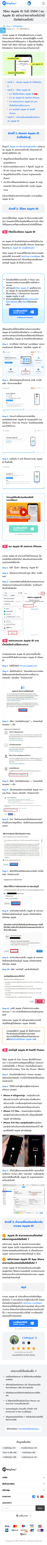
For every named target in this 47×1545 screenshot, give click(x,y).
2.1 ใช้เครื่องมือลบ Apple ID (21, 94)
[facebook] (33, 1496)
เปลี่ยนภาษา (24, 1515)
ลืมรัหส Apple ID (22, 288)
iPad (24, 301)
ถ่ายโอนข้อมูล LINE (28, 1452)
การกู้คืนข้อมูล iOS (9, 1448)
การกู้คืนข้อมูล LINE (9, 1457)
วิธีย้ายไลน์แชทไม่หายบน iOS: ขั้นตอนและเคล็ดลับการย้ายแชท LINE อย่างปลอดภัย (23, 1386)
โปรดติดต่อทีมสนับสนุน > (29, 1428)
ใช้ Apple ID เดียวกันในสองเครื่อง (22, 146)
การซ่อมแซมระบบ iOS (29, 1457)
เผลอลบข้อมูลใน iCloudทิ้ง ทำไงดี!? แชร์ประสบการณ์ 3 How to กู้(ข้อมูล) (21, 1410)
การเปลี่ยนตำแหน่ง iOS (29, 1448)
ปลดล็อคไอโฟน (17, 26)
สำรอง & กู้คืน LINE (10, 1452)
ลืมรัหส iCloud (28, 299)
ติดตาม (40, 1508)
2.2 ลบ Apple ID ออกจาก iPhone (24, 97)
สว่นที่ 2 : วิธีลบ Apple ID (18, 90)
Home (8, 26)
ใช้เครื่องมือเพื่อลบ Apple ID (22, 1039)
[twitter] (38, 1496)
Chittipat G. (10, 29)
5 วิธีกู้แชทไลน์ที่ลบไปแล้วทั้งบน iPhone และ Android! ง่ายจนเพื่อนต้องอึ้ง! (23, 1402)
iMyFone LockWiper (30, 256)
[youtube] (42, 1496)
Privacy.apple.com (28, 665)
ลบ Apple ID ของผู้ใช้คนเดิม (21, 247)
